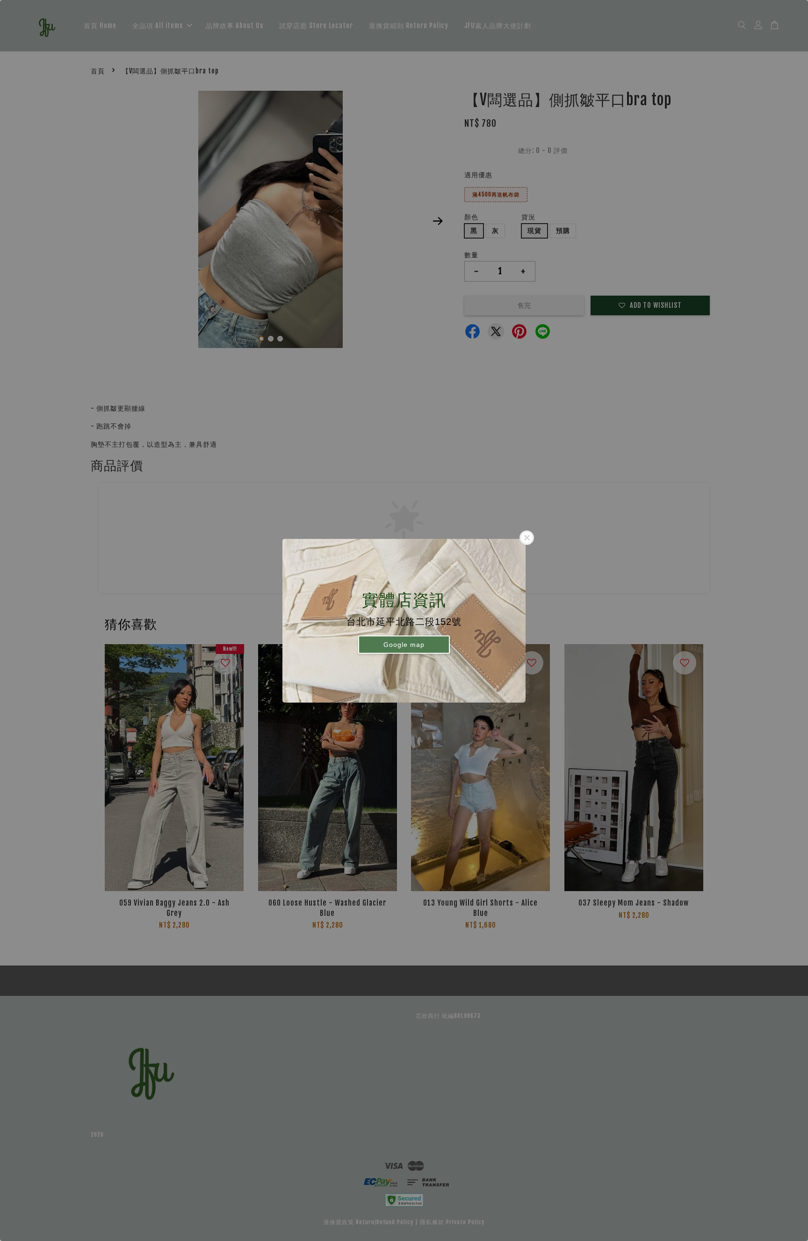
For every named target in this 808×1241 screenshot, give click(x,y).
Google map (404, 644)
